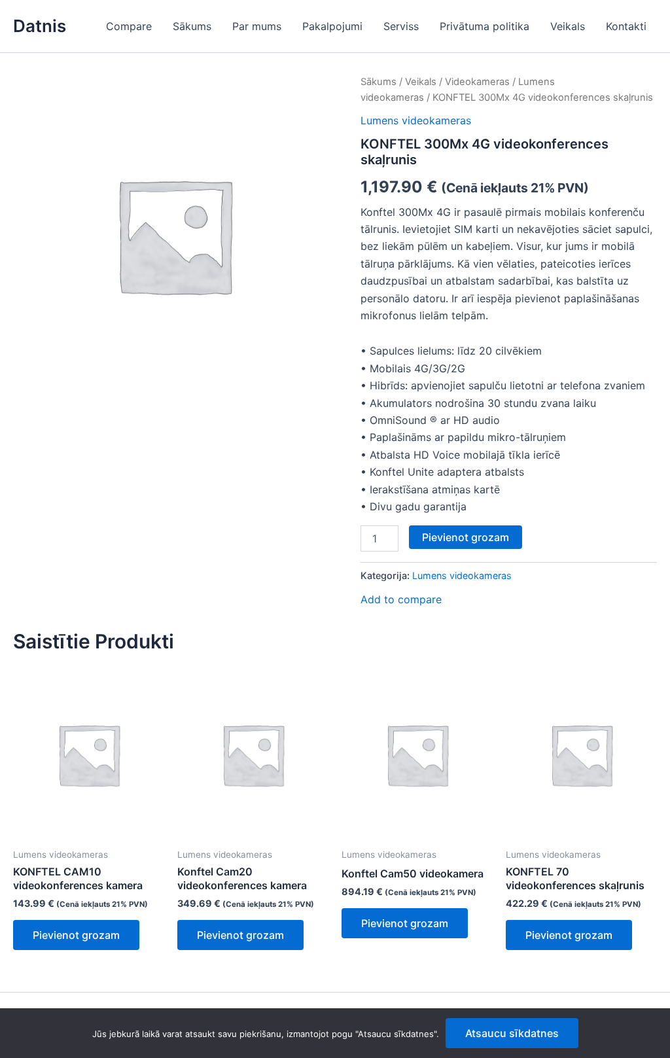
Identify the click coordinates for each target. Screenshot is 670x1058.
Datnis (39, 26)
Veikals (567, 26)
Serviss (401, 26)
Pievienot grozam (465, 537)
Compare (129, 26)
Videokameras (477, 82)
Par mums (256, 26)
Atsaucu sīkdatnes (512, 1033)
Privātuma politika (484, 26)
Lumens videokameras (416, 120)
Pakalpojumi (332, 26)
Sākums (192, 26)
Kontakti (626, 26)
